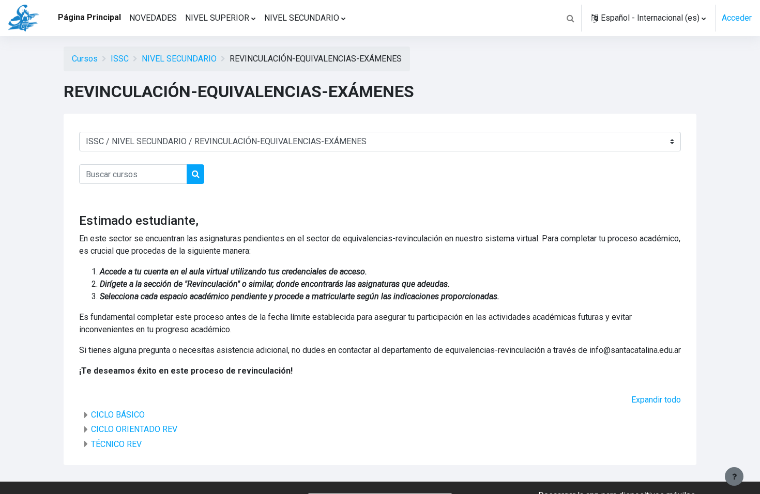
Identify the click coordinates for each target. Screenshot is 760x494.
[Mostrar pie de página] (734, 476)
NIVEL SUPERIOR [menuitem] (217, 18)
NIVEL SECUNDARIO (179, 59)
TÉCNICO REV (116, 444)
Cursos (85, 59)
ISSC (120, 59)
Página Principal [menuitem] (89, 17)
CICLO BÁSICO (118, 415)
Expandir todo (656, 400)
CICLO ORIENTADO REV (134, 429)
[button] (570, 18)
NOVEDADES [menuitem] (153, 18)
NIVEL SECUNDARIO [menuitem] (301, 18)
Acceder (737, 18)
